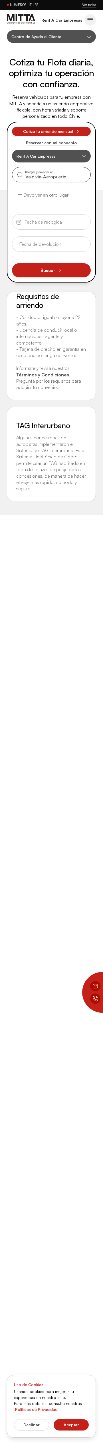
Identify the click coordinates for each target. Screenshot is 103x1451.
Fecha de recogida (37, 218)
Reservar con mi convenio (51, 143)
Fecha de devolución (38, 241)
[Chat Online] (95, 986)
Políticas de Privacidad (36, 1409)
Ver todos (89, 5)
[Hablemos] (95, 999)
